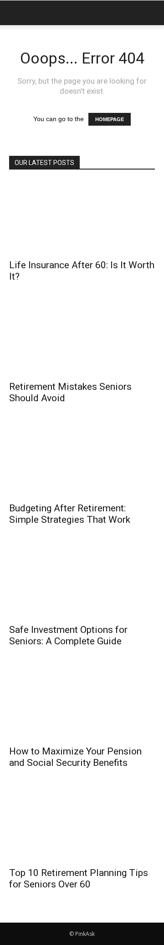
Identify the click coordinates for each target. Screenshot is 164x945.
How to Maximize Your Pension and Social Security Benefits (75, 757)
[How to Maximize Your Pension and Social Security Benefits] (82, 704)
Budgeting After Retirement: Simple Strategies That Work (69, 514)
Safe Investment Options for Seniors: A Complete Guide (68, 635)
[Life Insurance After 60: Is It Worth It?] (82, 217)
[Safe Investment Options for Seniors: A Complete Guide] (82, 582)
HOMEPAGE (109, 119)
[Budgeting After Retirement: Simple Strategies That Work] (82, 461)
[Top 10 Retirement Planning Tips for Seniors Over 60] (82, 825)
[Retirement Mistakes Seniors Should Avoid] (82, 339)
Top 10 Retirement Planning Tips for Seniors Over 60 (78, 878)
